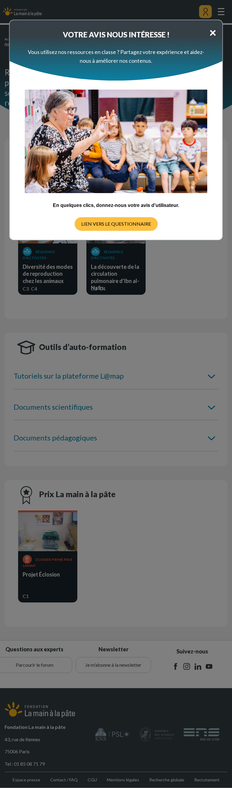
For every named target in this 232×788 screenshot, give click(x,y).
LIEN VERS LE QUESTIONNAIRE (116, 224)
